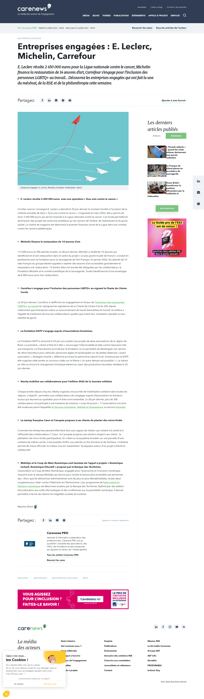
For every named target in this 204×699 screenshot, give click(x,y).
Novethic (152, 660)
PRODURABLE (155, 665)
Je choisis (18, 684)
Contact (108, 670)
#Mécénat (23, 578)
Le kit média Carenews (159, 646)
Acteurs (157, 136)
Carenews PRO (29, 28)
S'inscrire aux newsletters (117, 660)
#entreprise (40, 578)
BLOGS (96, 15)
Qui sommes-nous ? (71, 646)
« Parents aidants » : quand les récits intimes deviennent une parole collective (176, 152)
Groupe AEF (154, 651)
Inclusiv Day (154, 670)
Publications (121, 15)
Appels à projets (158, 15)
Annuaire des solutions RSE (118, 656)
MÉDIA (86, 15)
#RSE (85, 578)
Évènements (138, 15)
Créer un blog (156, 7)
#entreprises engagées (65, 578)
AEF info (152, 656)
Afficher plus (167, 208)
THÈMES (106, 15)
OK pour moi (50, 684)
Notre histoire (68, 641)
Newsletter (142, 7)
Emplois (175, 15)
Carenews (176, 136)
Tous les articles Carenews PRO (63, 555)
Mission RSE (154, 641)
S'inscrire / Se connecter (176, 7)
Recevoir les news (142, 27)
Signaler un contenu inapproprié (115, 520)
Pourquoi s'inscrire (70, 656)
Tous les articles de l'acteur (171, 27)
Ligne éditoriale (69, 651)
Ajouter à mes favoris (174, 100)
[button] (6, 694)
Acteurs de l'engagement (73, 660)
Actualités (66, 665)
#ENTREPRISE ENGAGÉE (29, 38)
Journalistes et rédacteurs (117, 665)
